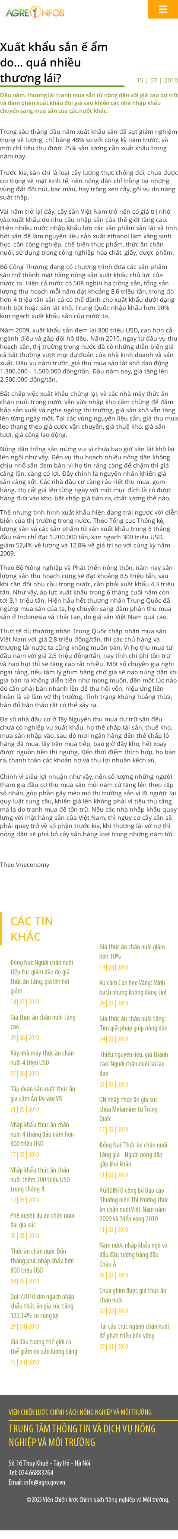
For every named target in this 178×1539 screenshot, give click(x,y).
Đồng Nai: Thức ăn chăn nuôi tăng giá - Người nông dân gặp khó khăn (133, 1155)
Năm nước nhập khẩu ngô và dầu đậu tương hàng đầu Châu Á (133, 1255)
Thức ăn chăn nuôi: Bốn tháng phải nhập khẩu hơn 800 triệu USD (42, 1261)
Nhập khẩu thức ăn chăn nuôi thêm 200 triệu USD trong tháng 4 (40, 1180)
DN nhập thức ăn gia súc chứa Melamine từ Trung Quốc (128, 1110)
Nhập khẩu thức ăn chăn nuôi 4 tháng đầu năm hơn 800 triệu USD (42, 1135)
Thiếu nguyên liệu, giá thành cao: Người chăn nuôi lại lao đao (133, 1064)
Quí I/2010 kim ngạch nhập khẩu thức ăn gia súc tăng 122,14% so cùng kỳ (42, 1306)
